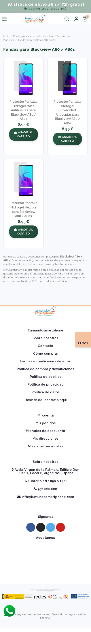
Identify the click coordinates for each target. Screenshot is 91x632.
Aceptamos (45, 538)
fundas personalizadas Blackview (42, 277)
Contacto (45, 346)
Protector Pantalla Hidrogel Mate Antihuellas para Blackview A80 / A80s (23, 110)
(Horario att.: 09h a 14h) (46, 481)
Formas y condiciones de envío (45, 361)
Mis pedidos (46, 423)
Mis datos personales (45, 446)
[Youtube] (60, 527)
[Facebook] (30, 527)
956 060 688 (47, 489)
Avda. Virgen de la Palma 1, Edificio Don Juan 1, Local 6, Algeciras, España (46, 471)
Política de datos (46, 392)
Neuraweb (43, 614)
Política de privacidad (46, 384)
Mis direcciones (45, 439)
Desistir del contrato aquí (46, 400)
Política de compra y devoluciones (45, 369)
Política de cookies (45, 377)
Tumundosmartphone (45, 330)
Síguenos (45, 517)
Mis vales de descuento (45, 431)
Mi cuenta (46, 415)
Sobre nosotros (45, 338)
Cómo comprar (45, 354)
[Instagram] (40, 527)
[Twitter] (50, 527)
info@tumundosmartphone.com (47, 497)
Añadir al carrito (25, 134)
